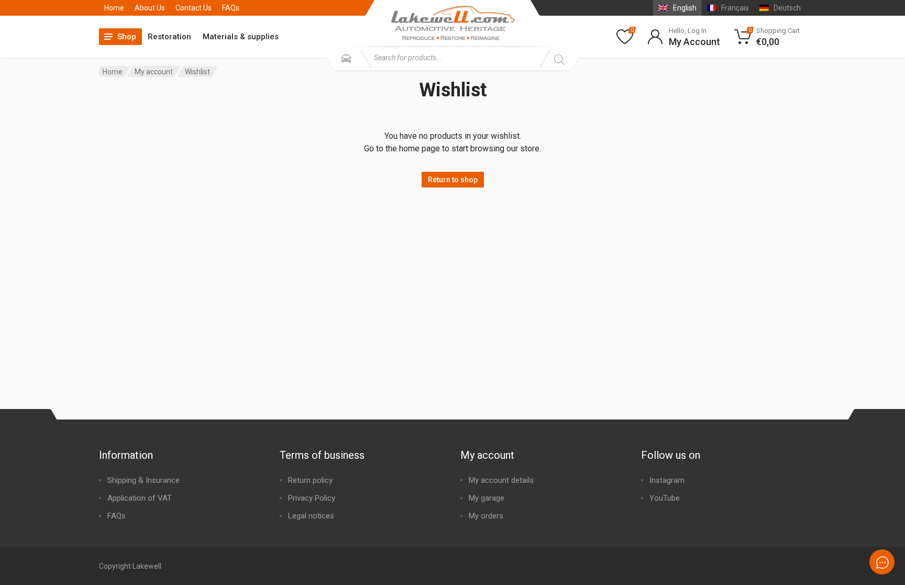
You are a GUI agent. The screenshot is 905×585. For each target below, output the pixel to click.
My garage (486, 498)
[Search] (559, 59)
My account (154, 72)
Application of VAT (139, 498)
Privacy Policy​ (311, 498)
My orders (486, 516)
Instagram (667, 480)
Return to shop (453, 179)
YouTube (664, 498)
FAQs (230, 8)
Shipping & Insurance (143, 480)
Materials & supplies (241, 36)
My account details (501, 480)
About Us (150, 8)
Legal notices (311, 516)
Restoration (169, 36)
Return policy (310, 480)
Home (114, 8)
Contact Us (193, 8)
